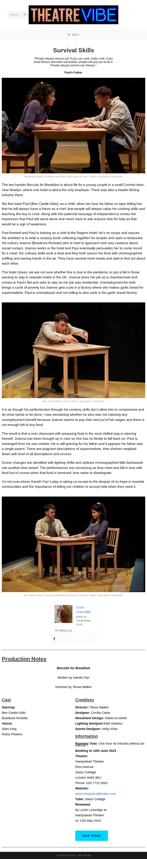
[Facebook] (54, 639)
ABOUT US (66, 630)
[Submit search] (25, 14)
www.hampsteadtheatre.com (95, 794)
